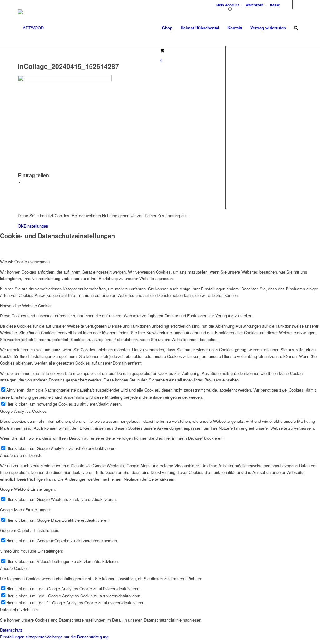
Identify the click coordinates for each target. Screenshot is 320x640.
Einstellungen (36, 226)
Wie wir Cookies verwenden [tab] (25, 261)
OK (21, 226)
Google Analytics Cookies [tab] (23, 411)
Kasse (275, 5)
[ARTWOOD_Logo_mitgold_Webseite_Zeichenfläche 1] (31, 27)
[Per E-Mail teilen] (25, 182)
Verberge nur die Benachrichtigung (77, 637)
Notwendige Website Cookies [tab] (26, 306)
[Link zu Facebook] (297, 4)
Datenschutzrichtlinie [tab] (19, 609)
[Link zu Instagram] (287, 4)
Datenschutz (11, 630)
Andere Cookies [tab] (14, 568)
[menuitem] (227, 5)
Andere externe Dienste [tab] (21, 455)
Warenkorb (254, 5)
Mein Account (227, 5)
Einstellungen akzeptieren (23, 637)
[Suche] (296, 27)
